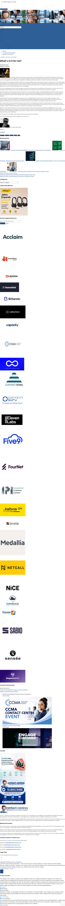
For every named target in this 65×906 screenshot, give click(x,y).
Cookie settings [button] (4, 868)
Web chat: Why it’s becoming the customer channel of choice (17, 176)
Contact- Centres (4, 66)
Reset (7, 223)
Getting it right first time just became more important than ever (17, 174)
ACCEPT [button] (11, 868)
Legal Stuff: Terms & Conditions (16, 45)
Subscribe (5, 40)
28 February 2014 (4, 65)
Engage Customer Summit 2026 (9, 691)
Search (2, 25)
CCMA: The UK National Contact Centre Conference (14, 690)
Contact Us (6, 42)
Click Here (15, 855)
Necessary (4, 888)
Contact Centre (13, 173)
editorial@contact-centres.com (13, 842)
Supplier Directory (7, 33)
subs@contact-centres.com (13, 849)
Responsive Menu (4, 9)
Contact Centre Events (9, 37)
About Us (7, 43)
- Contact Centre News (11, 57)
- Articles (2, 57)
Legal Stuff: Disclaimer (16, 46)
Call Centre (6, 173)
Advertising (6, 38)
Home (4, 32)
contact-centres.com (16, 862)
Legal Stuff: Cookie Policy (17, 48)
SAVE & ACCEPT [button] (4, 905)
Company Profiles (7, 35)
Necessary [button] (3, 887)
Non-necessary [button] (4, 897)
